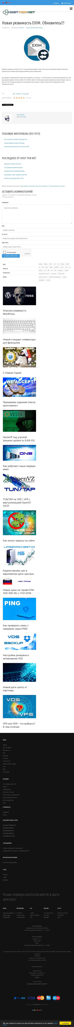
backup (40, 264)
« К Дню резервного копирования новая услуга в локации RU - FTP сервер (36, 186)
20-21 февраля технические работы (13, 167)
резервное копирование (55, 277)
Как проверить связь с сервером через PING (15, 174)
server (62, 267)
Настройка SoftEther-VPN (9, 825)
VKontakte (5, 880)
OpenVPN (56, 267)
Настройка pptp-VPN (8, 830)
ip (39, 267)
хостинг (48, 280)
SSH (66, 267)
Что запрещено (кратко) (9, 784)
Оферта (5, 786)
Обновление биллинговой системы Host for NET (16, 146)
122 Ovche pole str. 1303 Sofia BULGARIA (48, 915)
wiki (55, 270)
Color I (32, 1010)
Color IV (37, 1010)
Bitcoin (46, 264)
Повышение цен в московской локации (14, 171)
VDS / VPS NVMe (7, 747)
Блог (4, 766)
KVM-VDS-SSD (6, 750)
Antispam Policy (7, 789)
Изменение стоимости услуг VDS (12, 164)
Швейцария (6, 812)
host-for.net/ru (22, 116)
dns (54, 264)
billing (44, 930)
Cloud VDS (5, 758)
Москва (5, 815)
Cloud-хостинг (6, 761)
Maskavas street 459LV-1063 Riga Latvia (62, 915)
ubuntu (40, 270)
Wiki (4, 264)
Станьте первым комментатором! (34, 27)
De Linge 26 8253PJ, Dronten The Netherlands (21, 915)
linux (47, 267)
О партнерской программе (10, 862)
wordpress (60, 270)
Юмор (5, 277)
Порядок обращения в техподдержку (13, 848)
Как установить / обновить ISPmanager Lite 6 (15, 139)
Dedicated (5, 755)
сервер (64, 277)
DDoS (50, 264)
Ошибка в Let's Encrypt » (59, 186)
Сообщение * (5, 202)
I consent (65, 1023)
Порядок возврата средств (10, 797)
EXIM (14, 93)
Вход (4, 769)
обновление (26, 93)
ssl (69, 267)
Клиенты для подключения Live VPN (13, 178)
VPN (48, 270)
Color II (34, 1010)
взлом (66, 270)
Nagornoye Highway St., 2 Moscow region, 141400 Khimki (9, 915)
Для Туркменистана (8, 800)
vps (52, 270)
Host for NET (20, 115)
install (67, 264)
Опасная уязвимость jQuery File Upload (14, 143)
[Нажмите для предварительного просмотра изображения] (37, 48)
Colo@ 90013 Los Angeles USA (34, 915)
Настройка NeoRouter (8, 833)
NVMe (51, 267)
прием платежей (43, 277)
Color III (36, 1010)
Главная (5, 745)
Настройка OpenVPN (8, 828)
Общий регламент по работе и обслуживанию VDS (16, 851)
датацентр (53, 273)
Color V (39, 1010)
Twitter (4, 877)
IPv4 (43, 267)
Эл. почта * (5, 234)
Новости (22, 27)
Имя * (3, 226)
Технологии (6, 273)
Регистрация (6, 772)
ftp (58, 264)
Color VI (41, 1010)
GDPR (4, 803)
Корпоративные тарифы (9, 764)
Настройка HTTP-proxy (9, 836)
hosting (62, 264)
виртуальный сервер (44, 273)
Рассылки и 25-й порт (8, 792)
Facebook (5, 874)
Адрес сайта (5, 242)
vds (45, 270)
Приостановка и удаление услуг (11, 795)
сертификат (42, 280)
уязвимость (19, 93)
